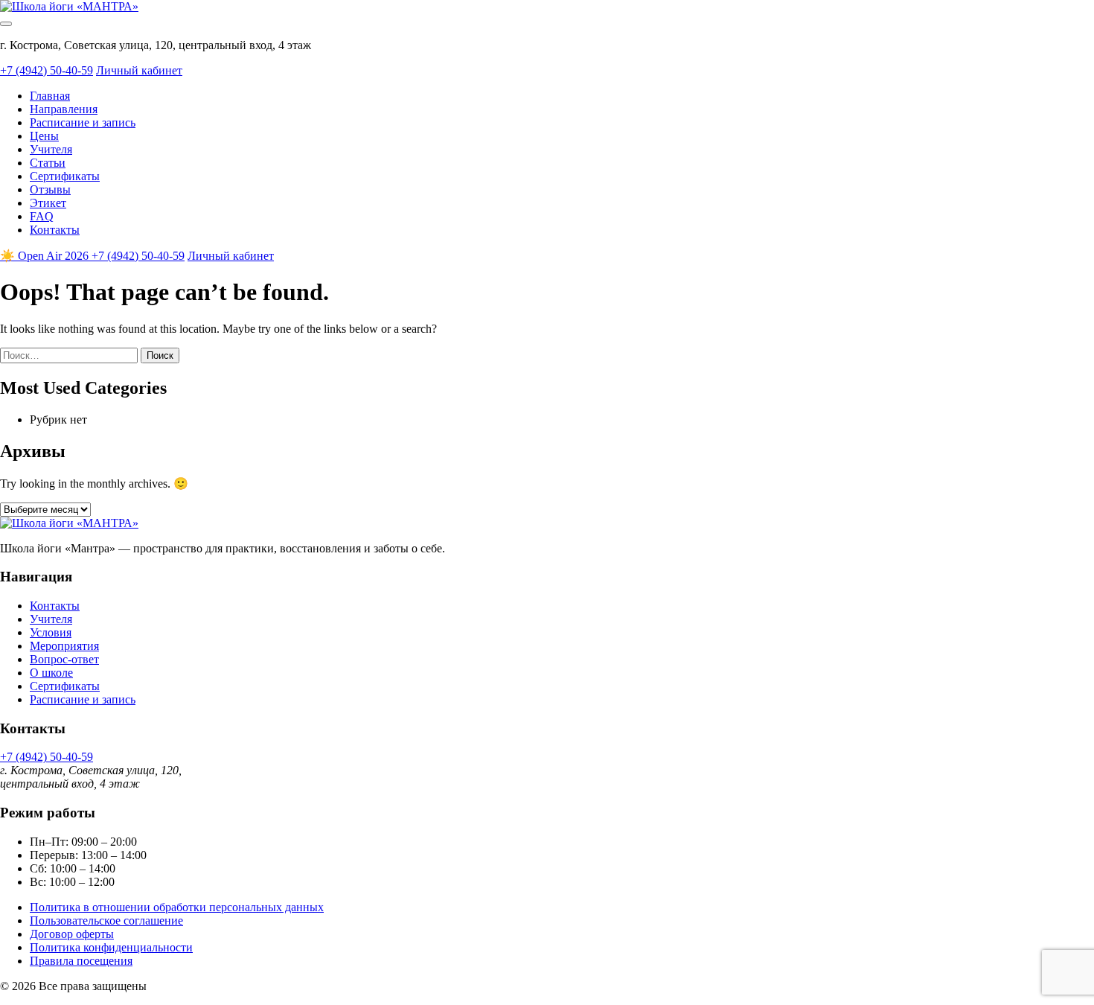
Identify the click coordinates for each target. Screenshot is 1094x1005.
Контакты (55, 229)
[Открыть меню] (6, 24)
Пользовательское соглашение (106, 920)
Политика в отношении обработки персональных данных (177, 907)
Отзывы (50, 189)
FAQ (42, 216)
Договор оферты (72, 934)
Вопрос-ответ (64, 659)
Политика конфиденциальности (111, 947)
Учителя (51, 149)
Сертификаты (65, 176)
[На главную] (69, 6)
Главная (50, 95)
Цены (44, 136)
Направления (63, 109)
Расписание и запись (82, 122)
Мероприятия (64, 645)
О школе (51, 672)
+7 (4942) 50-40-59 (46, 70)
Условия (50, 632)
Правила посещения (81, 960)
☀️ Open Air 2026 (46, 255)
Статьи (47, 162)
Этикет (48, 203)
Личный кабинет (139, 70)
